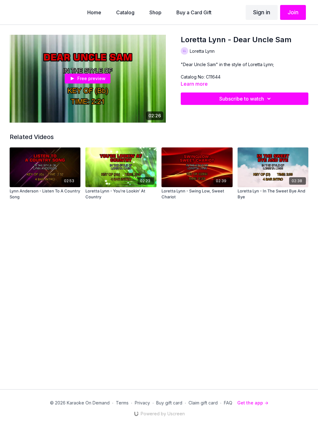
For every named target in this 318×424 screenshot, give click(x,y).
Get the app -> (252, 402)
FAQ (228, 402)
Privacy (142, 402)
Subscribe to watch (241, 99)
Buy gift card (169, 402)
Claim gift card (203, 402)
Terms (122, 402)
